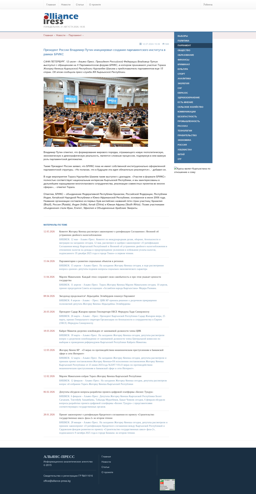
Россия (182, 144)
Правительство (187, 135)
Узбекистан (185, 149)
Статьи (80, 4)
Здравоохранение (189, 97)
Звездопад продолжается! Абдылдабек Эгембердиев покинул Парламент (97, 296)
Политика (183, 40)
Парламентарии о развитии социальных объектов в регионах (91, 261)
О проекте (95, 4)
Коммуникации (187, 111)
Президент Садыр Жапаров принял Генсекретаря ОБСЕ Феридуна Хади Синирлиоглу (104, 311)
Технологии (185, 130)
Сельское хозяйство (190, 106)
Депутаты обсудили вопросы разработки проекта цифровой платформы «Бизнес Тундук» (106, 392)
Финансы (183, 59)
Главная (51, 4)
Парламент (75, 35)
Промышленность (189, 121)
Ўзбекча (207, 4)
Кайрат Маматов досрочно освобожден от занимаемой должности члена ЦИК (100, 331)
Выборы (183, 36)
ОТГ (180, 159)
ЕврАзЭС (183, 92)
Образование (186, 55)
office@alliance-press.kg (57, 480)
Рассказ (183, 125)
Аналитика (184, 78)
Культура (183, 69)
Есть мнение (185, 102)
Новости (66, 4)
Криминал (184, 64)
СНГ (180, 88)
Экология (183, 83)
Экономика (184, 140)
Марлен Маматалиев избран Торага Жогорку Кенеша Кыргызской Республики (100, 376)
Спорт (181, 73)
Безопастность (187, 116)
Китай (181, 154)
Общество (184, 50)
